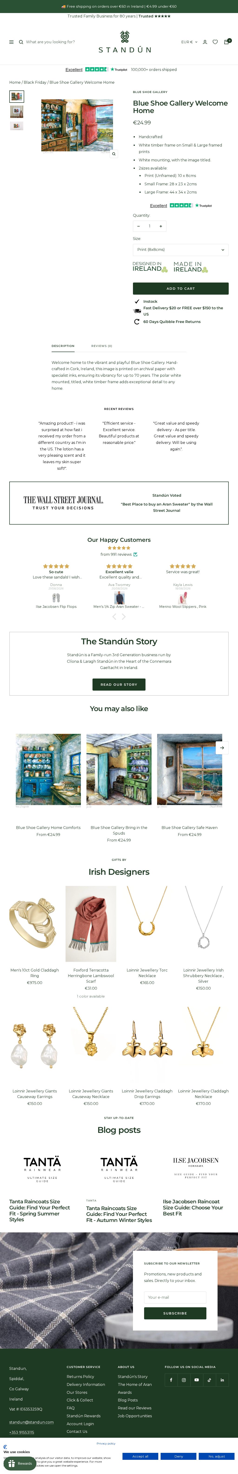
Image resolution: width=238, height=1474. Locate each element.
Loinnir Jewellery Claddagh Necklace (203, 1094)
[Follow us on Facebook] (171, 1380)
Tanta (91, 1200)
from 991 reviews (116, 554)
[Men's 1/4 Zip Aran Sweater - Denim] (119, 597)
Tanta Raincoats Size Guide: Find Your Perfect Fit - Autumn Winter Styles (119, 1214)
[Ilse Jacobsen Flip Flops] (56, 597)
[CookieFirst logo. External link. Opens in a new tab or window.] (5, 1447)
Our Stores (77, 1392)
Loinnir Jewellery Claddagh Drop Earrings (147, 1094)
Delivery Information (86, 1384)
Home (15, 82)
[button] (115, 616)
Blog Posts (128, 1400)
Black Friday (35, 82)
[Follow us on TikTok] (209, 1380)
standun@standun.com (31, 1422)
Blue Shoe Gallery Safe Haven (190, 827)
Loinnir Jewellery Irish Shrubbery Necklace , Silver (203, 976)
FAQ (71, 1408)
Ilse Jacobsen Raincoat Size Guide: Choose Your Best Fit (193, 1207)
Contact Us (77, 1431)
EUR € (187, 42)
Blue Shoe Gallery (150, 92)
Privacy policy (106, 1443)
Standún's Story (133, 1376)
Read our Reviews (134, 1408)
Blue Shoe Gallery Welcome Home (82, 82)
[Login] (205, 42)
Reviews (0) (101, 346)
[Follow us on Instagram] (184, 1380)
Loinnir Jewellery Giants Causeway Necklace (91, 1094)
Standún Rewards (83, 1416)
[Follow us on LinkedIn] (222, 1380)
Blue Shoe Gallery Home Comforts (48, 827)
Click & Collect (80, 1400)
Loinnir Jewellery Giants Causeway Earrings (35, 1094)
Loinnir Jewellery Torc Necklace (147, 973)
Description (63, 346)
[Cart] (226, 42)
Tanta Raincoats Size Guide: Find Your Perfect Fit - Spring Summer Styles (39, 1210)
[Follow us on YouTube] (196, 1380)
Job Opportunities (135, 1416)
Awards (125, 1392)
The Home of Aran (135, 1384)
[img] (119, 548)
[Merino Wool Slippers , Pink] (183, 597)
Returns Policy (80, 1376)
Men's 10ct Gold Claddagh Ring (34, 973)
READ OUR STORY (119, 684)
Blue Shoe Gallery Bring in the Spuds (119, 830)
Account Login (80, 1424)
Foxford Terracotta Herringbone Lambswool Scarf (91, 976)
